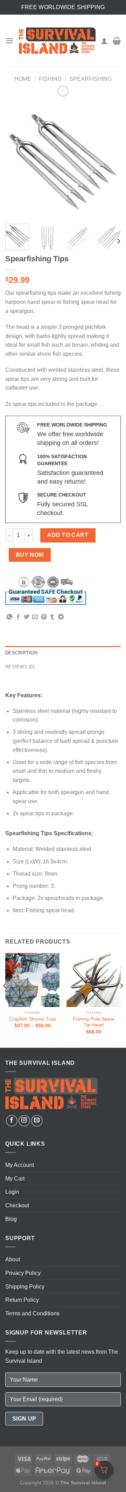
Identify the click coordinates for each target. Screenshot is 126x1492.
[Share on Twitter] (26, 617)
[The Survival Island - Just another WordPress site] (57, 41)
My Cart (14, 1179)
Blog (11, 1219)
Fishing (50, 79)
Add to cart (67, 535)
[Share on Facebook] (18, 617)
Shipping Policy (24, 1287)
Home (22, 79)
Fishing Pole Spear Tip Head (94, 1022)
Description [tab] (21, 652)
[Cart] (117, 40)
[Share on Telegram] (61, 617)
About (12, 1259)
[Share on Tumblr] (52, 617)
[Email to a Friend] (35, 617)
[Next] (109, 160)
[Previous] (16, 160)
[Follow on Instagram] (24, 1120)
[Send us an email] (37, 1120)
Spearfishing (90, 79)
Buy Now (30, 555)
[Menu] (9, 40)
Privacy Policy (23, 1273)
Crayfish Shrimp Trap (32, 1019)
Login (12, 1192)
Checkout (17, 1205)
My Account (19, 1165)
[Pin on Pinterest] (44, 617)
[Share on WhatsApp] (9, 617)
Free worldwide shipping (63, 7)
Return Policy (22, 1300)
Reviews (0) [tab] (19, 666)
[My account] (104, 40)
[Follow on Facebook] (12, 1120)
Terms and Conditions (32, 1313)
